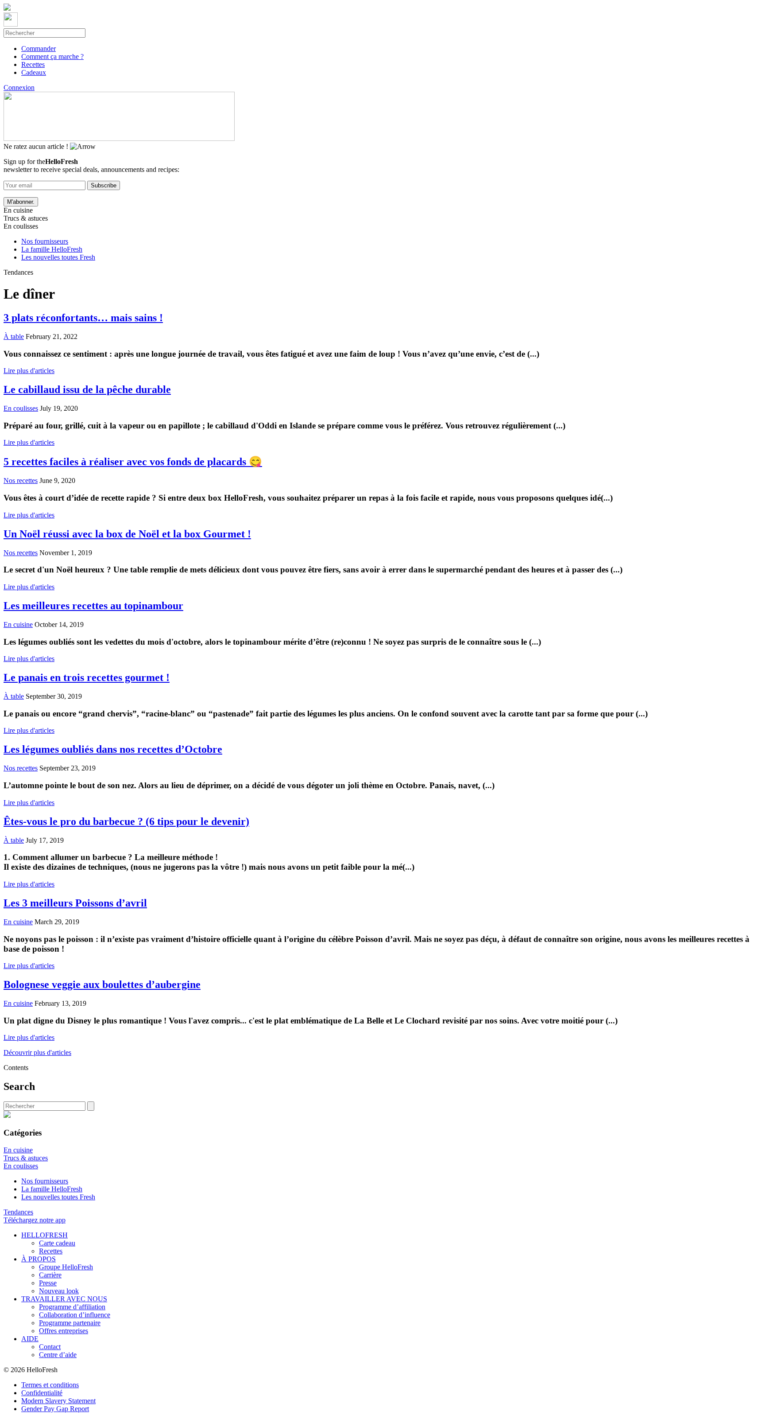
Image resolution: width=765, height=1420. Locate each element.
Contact (50, 1346)
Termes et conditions (50, 1385)
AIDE (30, 1338)
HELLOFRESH (44, 1235)
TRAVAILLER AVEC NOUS (64, 1299)
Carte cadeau (57, 1243)
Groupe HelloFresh (66, 1267)
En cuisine (18, 1150)
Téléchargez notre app (35, 1220)
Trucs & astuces (26, 1158)
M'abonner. (21, 201)
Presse (48, 1283)
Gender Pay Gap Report (55, 1408)
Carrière (50, 1275)
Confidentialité (41, 1393)
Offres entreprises (63, 1330)
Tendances (18, 1212)
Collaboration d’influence (74, 1315)
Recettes (33, 64)
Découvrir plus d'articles (37, 1052)
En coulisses (21, 1166)
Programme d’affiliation (72, 1307)
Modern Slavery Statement (58, 1400)
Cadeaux (33, 72)
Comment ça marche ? (52, 56)
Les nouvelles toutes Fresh (58, 257)
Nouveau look (59, 1291)
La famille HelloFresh (51, 249)
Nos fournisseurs (44, 241)
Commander (38, 48)
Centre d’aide (58, 1354)
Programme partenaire (69, 1323)
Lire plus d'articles (29, 370)
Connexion (19, 87)
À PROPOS (38, 1259)
